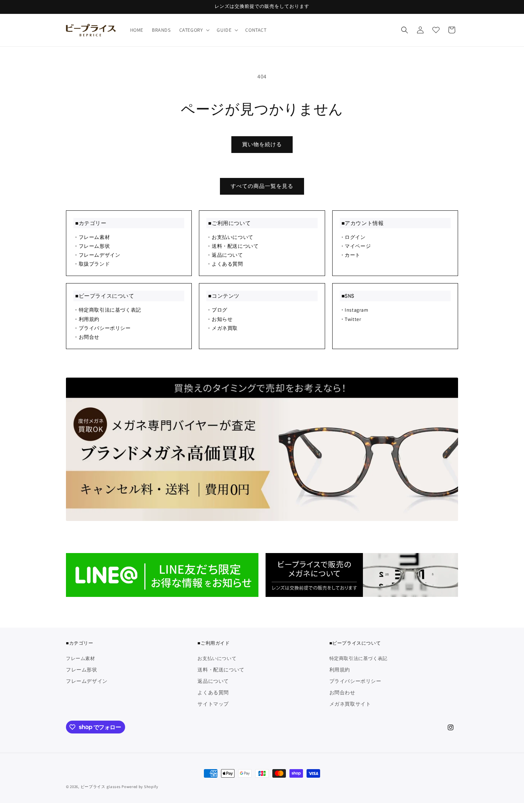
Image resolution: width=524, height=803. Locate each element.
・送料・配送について (232, 246)
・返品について (224, 255)
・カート (350, 255)
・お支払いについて (229, 237)
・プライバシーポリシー (102, 328)
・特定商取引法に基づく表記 (107, 310)
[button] (194, 29)
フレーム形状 (81, 669)
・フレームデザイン (96, 255)
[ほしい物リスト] (436, 30)
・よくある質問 (224, 264)
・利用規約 (86, 319)
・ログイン (353, 237)
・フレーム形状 (91, 246)
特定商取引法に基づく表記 (358, 659)
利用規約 (339, 669)
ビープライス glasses (101, 786)
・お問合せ (86, 337)
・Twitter (350, 319)
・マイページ (355, 246)
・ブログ (216, 310)
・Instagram (354, 310)
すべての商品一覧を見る (262, 186)
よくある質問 (213, 692)
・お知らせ (219, 319)
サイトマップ (213, 704)
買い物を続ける (262, 144)
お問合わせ (342, 692)
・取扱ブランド (91, 264)
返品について (213, 681)
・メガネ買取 (222, 328)
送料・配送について (220, 669)
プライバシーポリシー (355, 681)
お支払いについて (216, 659)
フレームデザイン (87, 681)
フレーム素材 (80, 659)
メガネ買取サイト (350, 704)
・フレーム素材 (91, 237)
